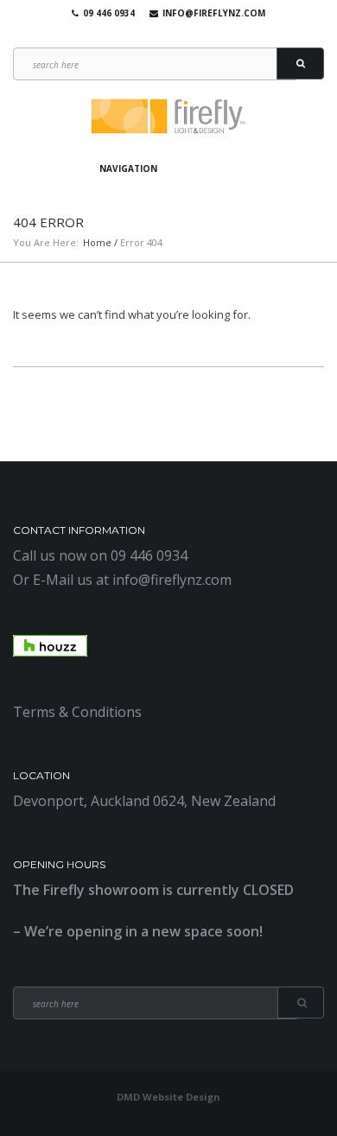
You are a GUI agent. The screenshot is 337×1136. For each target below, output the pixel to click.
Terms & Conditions (77, 711)
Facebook (139, 34)
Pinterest (189, 34)
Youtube (164, 34)
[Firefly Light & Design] (168, 117)
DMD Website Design (168, 1096)
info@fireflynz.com (213, 13)
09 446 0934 (109, 13)
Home (97, 242)
